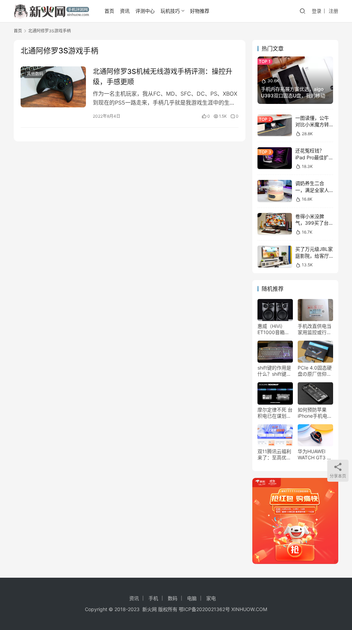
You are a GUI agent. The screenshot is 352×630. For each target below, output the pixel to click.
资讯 (125, 11)
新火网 (149, 609)
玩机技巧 (170, 11)
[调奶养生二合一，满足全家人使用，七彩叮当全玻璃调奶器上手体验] (274, 191)
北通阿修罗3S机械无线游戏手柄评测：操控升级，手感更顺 (162, 76)
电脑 (192, 598)
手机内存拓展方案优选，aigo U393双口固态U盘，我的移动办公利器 (293, 95)
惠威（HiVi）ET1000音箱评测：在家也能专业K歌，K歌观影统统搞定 (275, 329)
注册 (333, 11)
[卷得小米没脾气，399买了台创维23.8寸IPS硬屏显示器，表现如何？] (274, 224)
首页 (109, 11)
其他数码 (35, 73)
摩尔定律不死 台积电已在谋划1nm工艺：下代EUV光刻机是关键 (275, 413)
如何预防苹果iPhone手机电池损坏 (315, 413)
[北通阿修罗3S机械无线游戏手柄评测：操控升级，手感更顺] (53, 86)
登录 (316, 11)
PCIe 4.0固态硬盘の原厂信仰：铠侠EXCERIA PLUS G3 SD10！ (315, 371)
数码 (172, 598)
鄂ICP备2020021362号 (204, 609)
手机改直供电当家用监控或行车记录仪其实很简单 (314, 329)
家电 (211, 598)
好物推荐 (199, 11)
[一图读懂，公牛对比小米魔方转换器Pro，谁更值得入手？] (274, 125)
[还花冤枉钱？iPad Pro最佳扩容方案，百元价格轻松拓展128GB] (274, 158)
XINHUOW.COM (249, 609)
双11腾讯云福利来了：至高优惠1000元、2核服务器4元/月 (274, 454)
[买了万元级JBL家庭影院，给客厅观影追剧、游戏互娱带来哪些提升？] (274, 256)
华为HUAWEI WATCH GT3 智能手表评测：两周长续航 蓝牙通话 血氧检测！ (315, 454)
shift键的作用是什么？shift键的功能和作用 (274, 371)
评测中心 (145, 11)
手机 (153, 598)
